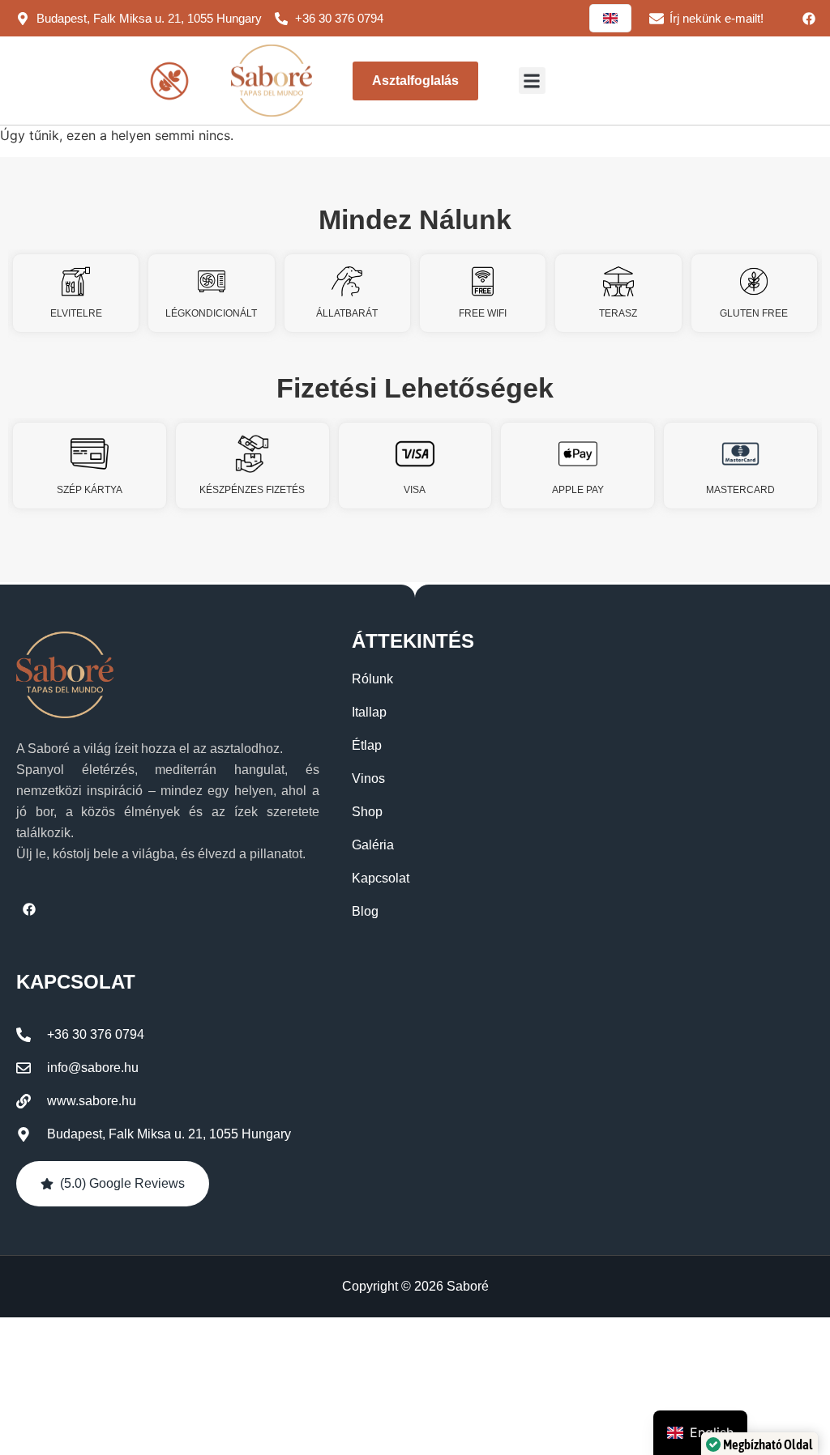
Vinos (368, 778)
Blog (365, 911)
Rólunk (372, 679)
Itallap (369, 712)
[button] (532, 80)
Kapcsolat (380, 878)
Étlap (367, 745)
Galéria (373, 845)
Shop (367, 812)
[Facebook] (809, 19)
